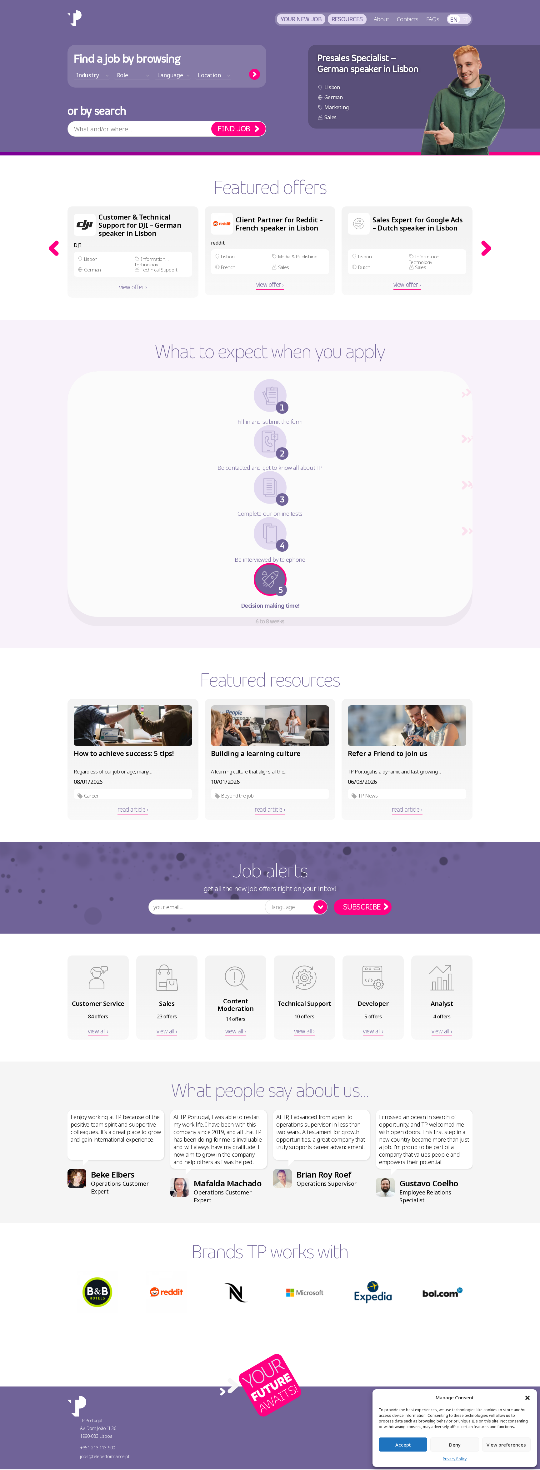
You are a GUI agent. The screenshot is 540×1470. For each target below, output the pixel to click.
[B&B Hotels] (97, 1292)
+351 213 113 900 (97, 1448)
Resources (347, 19)
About (381, 19)
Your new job (301, 19)
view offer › (133, 287)
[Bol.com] (442, 1292)
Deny (455, 1445)
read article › (133, 809)
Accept (403, 1445)
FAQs (432, 19)
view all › (98, 1031)
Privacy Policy (455, 1459)
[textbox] (92, 75)
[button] (527, 1397)
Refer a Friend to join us (387, 753)
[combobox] (92, 75)
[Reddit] (166, 1292)
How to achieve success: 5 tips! (123, 753)
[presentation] (53, 248)
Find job (234, 129)
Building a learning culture (256, 753)
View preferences (506, 1445)
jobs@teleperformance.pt (105, 1456)
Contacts (407, 19)
